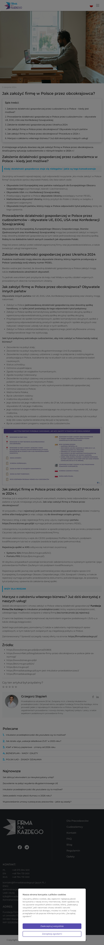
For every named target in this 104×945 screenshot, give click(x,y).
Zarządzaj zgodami (52, 934)
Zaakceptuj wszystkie (52, 926)
